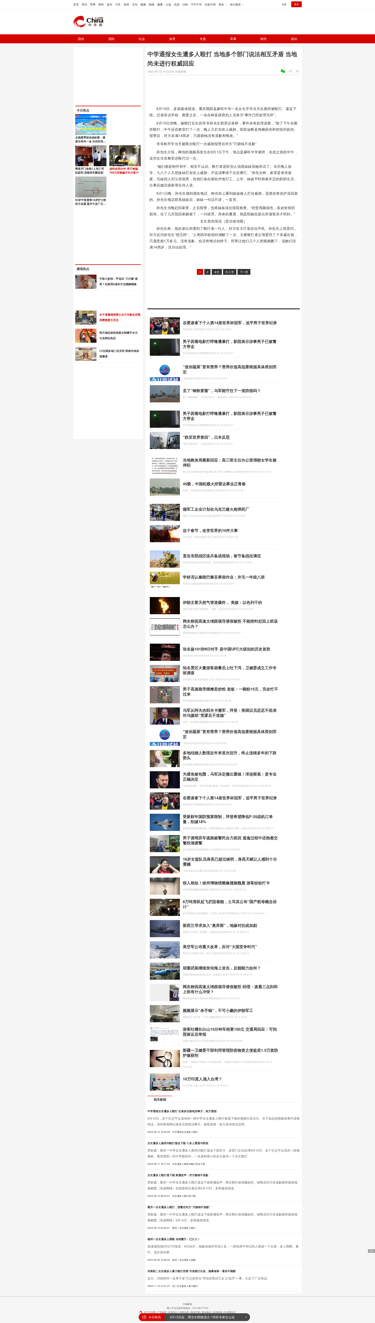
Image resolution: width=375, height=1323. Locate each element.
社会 (142, 38)
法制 (185, 4)
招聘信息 (184, 1312)
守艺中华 (196, 4)
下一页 (244, 272)
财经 (101, 4)
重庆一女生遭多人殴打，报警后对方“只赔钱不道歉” (178, 1207)
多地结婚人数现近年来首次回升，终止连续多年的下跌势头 (230, 755)
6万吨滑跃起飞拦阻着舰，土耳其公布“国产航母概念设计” (230, 904)
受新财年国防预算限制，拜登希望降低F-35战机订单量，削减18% (228, 819)
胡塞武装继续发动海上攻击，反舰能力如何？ (222, 968)
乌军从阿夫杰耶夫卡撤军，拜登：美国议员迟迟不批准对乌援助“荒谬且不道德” (230, 712)
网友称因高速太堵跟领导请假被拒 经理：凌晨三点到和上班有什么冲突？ (230, 989)
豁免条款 (206, 1312)
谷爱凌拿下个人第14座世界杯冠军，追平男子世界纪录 (230, 322)
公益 (168, 4)
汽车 (118, 4)
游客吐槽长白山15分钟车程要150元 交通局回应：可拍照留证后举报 (230, 1031)
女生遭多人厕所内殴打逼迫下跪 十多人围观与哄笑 (177, 1143)
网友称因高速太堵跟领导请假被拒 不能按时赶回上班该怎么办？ (230, 623)
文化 (135, 4)
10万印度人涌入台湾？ (202, 1079)
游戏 (126, 4)
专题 (203, 38)
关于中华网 (149, 1312)
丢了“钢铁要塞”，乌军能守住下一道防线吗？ (222, 390)
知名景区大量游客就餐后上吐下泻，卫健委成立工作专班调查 (230, 670)
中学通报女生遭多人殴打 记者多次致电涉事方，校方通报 (182, 1111)
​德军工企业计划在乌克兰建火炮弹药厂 (216, 509)
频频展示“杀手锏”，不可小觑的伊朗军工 (218, 1010)
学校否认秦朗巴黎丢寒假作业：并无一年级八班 (224, 577)
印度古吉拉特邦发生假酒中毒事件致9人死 (199, 1317)
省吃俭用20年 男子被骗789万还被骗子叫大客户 (124, 170)
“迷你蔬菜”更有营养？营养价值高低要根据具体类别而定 (230, 369)
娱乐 (109, 4)
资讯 (84, 4)
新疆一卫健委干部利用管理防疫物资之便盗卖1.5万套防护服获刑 (230, 1052)
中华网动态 (230, 1312)
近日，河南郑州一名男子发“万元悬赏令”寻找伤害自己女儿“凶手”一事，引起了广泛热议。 (208, 1278)
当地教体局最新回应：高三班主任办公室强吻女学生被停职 (230, 462)
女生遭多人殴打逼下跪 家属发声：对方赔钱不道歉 (177, 1175)
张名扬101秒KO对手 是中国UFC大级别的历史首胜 (226, 649)
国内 (81, 38)
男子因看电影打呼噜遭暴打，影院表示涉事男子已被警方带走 (230, 343)
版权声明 (195, 1312)
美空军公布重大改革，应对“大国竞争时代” (220, 946)
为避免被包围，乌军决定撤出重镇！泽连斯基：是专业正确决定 (230, 776)
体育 (172, 38)
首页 (76, 4)
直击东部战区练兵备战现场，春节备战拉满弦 (222, 555)
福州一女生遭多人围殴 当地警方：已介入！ (173, 1239)
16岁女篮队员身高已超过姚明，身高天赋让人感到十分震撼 (230, 861)
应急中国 (210, 4)
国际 (111, 38)
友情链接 (217, 1312)
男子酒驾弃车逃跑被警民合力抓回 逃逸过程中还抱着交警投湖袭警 (230, 840)
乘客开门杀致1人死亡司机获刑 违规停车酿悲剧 (89, 170)
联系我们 (173, 1312)
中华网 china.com (89, 21)
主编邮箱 (187, 1303)
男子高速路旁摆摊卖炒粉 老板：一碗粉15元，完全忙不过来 (230, 691)
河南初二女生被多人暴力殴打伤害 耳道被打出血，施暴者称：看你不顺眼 (191, 1271)
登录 (296, 4)
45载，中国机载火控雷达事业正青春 (214, 483)
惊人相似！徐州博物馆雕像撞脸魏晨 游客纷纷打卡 (226, 883)
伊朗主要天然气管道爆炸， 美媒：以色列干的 (222, 602)
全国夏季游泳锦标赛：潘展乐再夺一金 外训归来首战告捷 (90, 141)
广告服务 (162, 1312)
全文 (217, 272)
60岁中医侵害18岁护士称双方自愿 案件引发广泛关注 (90, 203)
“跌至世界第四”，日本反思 (206, 437)
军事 (93, 4)
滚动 (294, 38)
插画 (151, 4)
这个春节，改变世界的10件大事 (210, 530)
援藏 (143, 4)
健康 (160, 4)
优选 (176, 4)
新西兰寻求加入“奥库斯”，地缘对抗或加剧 (220, 925)
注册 (284, 4)
